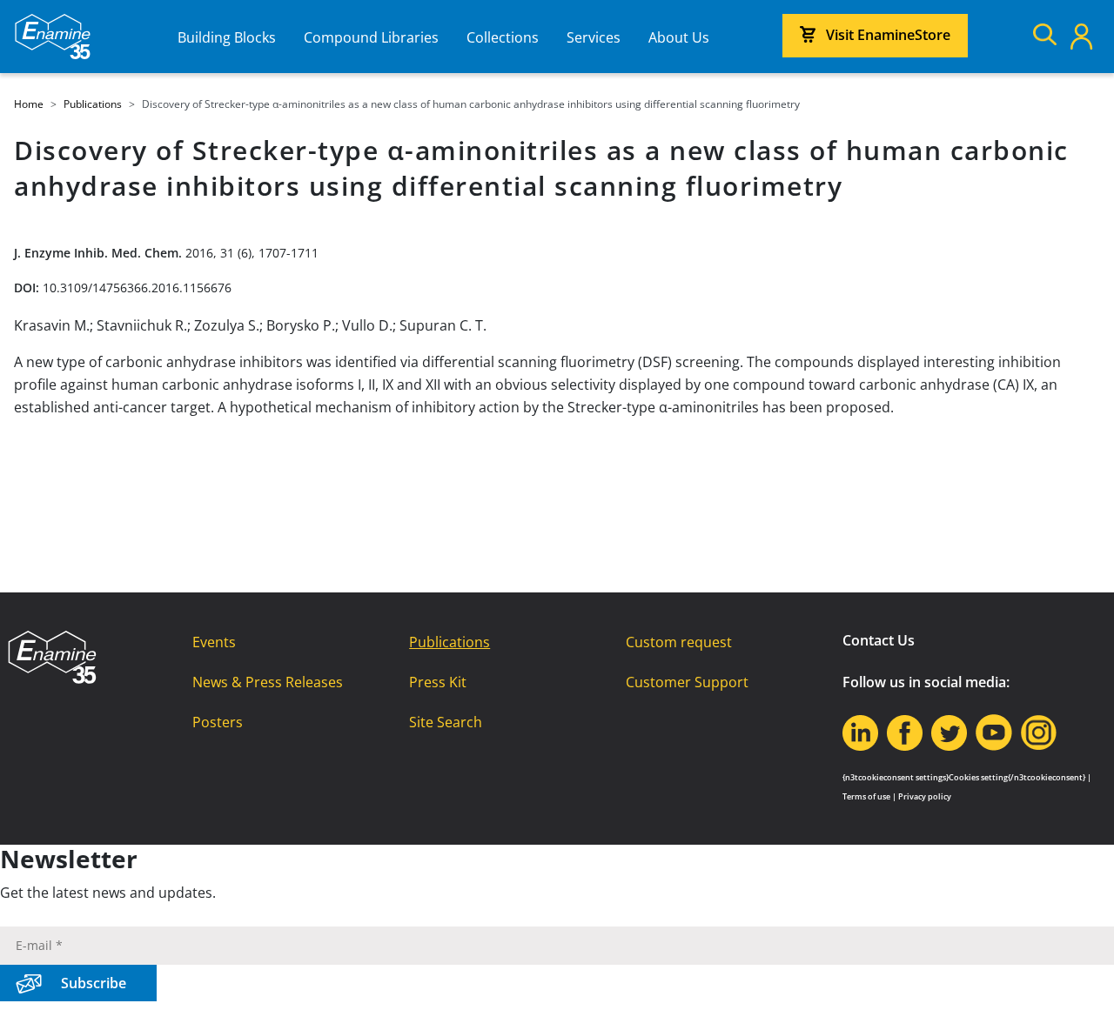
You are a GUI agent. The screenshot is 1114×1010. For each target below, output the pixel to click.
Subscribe (93, 983)
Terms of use (866, 796)
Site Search (445, 722)
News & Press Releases (267, 682)
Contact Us (878, 640)
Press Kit (437, 682)
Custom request (679, 642)
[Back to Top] (1079, 975)
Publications (449, 642)
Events (214, 642)
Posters (217, 722)
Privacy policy (924, 796)
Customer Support (687, 682)
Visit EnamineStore (888, 34)
